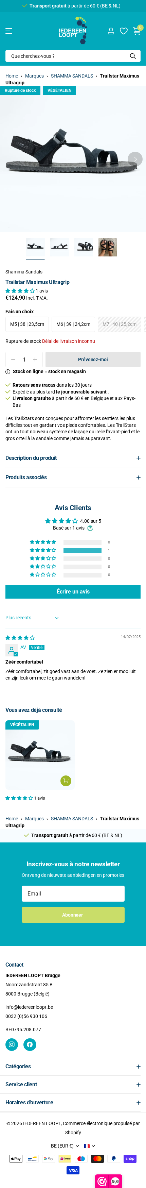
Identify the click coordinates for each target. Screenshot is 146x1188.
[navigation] (35, 247)
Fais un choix (19, 311)
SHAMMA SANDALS (72, 76)
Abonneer (73, 915)
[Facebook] (29, 1044)
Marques (34, 76)
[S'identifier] (111, 31)
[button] (135, 159)
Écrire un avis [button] (73, 591)
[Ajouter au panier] (65, 780)
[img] (20, 637)
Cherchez (133, 56)
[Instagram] (11, 1044)
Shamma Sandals (23, 271)
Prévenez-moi (93, 359)
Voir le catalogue (9, 31)
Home (11, 76)
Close (73, 1067)
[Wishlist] (123, 31)
